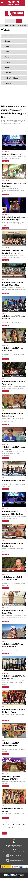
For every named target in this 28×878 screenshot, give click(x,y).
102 (9, 827)
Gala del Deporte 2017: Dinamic (13, 480)
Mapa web (16, 851)
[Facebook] (7, 2)
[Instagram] (12, 2)
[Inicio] (13, 13)
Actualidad (8, 36)
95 (20, 822)
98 (9, 825)
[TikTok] (18, 2)
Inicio (6, 25)
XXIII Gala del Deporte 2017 (12, 154)
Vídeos (19, 25)
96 (24, 822)
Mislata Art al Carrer (11, 78)
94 (15, 822)
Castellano (10, 4)
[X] (10, 2)
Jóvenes (7, 67)
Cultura (7, 41)
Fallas (7, 52)
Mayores (8, 73)
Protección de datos (10, 851)
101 (24, 824)
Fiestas (7, 57)
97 (4, 824)
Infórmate (12, 25)
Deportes (8, 46)
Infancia (7, 62)
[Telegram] (15, 2)
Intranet (25, 851)
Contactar (21, 851)
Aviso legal (3, 851)
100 (19, 824)
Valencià (16, 4)
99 (14, 824)
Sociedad (8, 83)
